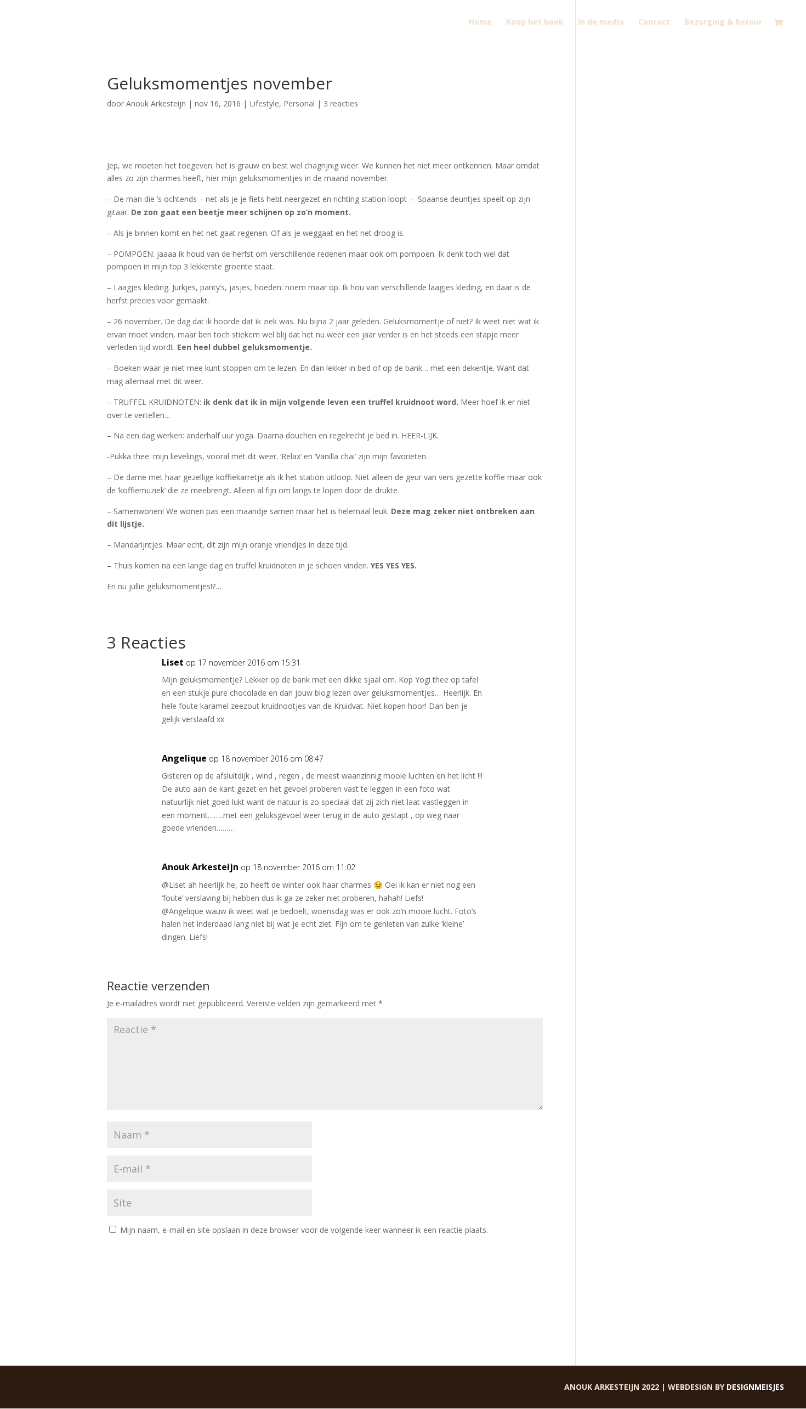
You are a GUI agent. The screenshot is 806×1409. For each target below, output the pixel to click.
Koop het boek (535, 22)
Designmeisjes (755, 1387)
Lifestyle (264, 103)
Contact (654, 22)
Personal (299, 103)
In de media (601, 22)
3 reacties (340, 103)
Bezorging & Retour (723, 22)
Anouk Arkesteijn (156, 103)
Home (480, 22)
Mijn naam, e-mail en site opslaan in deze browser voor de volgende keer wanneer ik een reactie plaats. (304, 1230)
